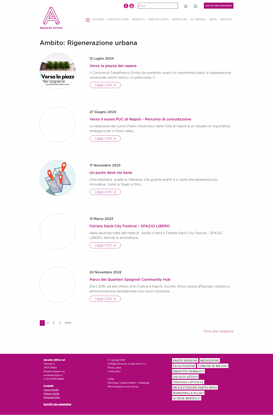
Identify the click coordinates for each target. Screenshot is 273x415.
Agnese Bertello (51, 389)
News (213, 19)
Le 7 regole (198, 19)
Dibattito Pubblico (188, 371)
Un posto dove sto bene (111, 173)
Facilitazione (184, 366)
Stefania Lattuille (51, 393)
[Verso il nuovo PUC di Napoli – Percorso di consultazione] (58, 124)
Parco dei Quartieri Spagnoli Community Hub (130, 280)
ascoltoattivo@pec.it (53, 375)
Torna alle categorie (218, 331)
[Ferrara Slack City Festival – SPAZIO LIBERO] (58, 231)
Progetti (138, 19)
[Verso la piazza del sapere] (58, 71)
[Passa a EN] (187, 6)
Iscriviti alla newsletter (218, 5)
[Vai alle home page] (51, 18)
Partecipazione (185, 360)
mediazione (209, 360)
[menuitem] (98, 19)
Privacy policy (114, 367)
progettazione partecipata (195, 387)
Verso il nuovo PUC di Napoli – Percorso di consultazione (140, 119)
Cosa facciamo (118, 19)
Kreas (135, 386)
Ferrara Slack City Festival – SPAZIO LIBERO (130, 226)
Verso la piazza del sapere (113, 66)
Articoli (226, 19)
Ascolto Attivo (185, 376)
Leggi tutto (104, 85)
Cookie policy (114, 371)
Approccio (179, 19)
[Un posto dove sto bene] (58, 178)
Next (68, 323)
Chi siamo (97, 19)
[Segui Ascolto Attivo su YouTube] (131, 6)
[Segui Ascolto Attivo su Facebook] (126, 6)
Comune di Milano (213, 366)
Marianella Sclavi (52, 397)
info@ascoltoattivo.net (54, 371)
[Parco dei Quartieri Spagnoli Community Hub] (58, 285)
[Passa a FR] (197, 6)
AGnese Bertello (186, 398)
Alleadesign (143, 382)
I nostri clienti (158, 19)
